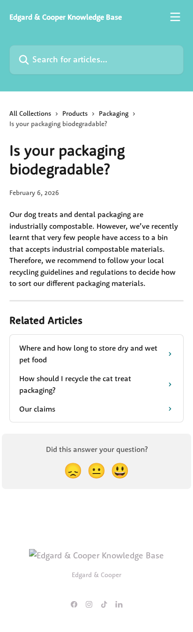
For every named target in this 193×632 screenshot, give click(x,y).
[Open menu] (175, 17)
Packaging (113, 113)
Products (75, 113)
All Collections (30, 113)
